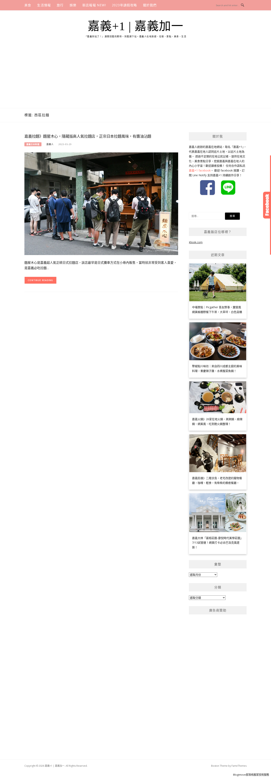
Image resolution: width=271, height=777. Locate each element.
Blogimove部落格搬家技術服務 (251, 774)
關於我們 (150, 5)
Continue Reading (40, 280)
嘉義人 (50, 144)
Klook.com (196, 242)
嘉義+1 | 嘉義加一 (136, 26)
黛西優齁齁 (196, 204)
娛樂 (73, 5)
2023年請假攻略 (124, 5)
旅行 (60, 5)
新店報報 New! (94, 5)
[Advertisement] (135, 78)
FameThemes (239, 765)
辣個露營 (209, 204)
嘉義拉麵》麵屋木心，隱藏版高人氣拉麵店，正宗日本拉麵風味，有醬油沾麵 (87, 136)
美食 (27, 5)
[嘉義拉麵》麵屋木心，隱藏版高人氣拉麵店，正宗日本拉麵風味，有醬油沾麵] (101, 203)
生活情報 (44, 5)
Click (267, 205)
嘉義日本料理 (32, 144)
